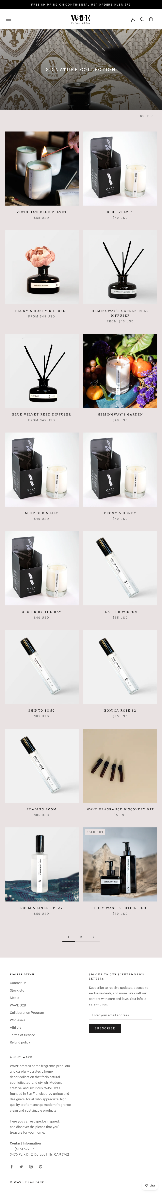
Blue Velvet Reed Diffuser (41, 414)
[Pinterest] (40, 1166)
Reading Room (42, 809)
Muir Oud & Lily (41, 513)
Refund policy (20, 1042)
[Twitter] (21, 1166)
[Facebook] (11, 1166)
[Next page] (93, 937)
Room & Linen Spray (41, 908)
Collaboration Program (27, 1013)
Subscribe (105, 1028)
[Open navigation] (8, 19)
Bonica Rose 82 (120, 710)
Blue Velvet (120, 212)
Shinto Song (41, 710)
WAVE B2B (18, 1005)
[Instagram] (31, 1166)
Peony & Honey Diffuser (41, 311)
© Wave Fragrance (28, 1182)
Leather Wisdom (120, 612)
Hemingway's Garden (120, 414)
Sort (145, 116)
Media (14, 998)
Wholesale (17, 1020)
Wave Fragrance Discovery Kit (120, 809)
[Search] (142, 19)
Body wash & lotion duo (120, 908)
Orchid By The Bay (42, 612)
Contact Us (18, 983)
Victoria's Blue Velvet (42, 212)
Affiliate (15, 1027)
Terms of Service (22, 1035)
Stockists (17, 990)
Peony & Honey (120, 513)
